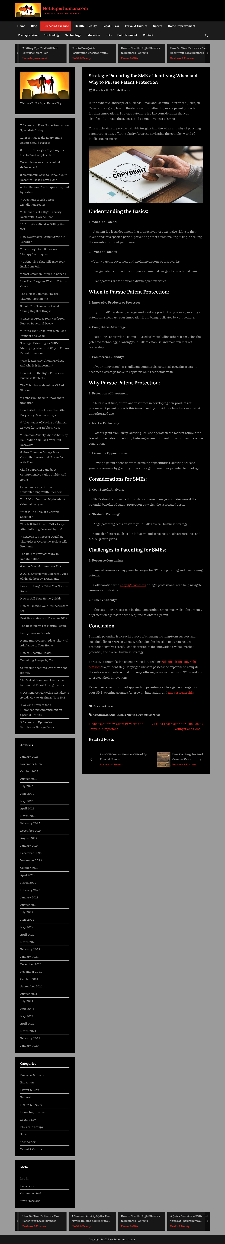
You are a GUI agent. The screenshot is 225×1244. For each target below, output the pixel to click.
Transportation (28, 35)
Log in (24, 1178)
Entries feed (28, 1186)
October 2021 (29, 979)
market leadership (180, 692)
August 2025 (28, 778)
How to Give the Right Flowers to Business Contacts (140, 50)
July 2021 (26, 1001)
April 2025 (27, 808)
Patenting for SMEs (149, 714)
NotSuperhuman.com (65, 8)
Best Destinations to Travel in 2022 (44, 618)
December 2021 (31, 964)
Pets (109, 35)
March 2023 (28, 882)
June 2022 (27, 919)
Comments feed (30, 1193)
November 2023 (31, 860)
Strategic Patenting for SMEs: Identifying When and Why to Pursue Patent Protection (44, 348)
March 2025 (28, 816)
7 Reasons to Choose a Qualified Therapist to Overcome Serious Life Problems (43, 541)
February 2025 (30, 823)
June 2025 (27, 793)
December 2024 (31, 830)
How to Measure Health (36, 653)
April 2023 (27, 875)
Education (93, 35)
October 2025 (29, 771)
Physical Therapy (31, 1127)
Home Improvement (181, 26)
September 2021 (31, 986)
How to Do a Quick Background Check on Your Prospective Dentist (89, 50)
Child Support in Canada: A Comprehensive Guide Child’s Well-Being (43, 474)
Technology (52, 35)
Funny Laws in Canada (35, 633)
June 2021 (27, 1008)
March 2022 (28, 942)
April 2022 (27, 934)
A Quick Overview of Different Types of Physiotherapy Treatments (189, 1218)
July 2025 (26, 786)
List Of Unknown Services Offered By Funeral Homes (118, 756)
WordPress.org (30, 1200)
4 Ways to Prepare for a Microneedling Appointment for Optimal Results (41, 710)
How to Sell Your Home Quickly (41, 598)
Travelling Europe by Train (38, 660)
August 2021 (28, 994)
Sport (23, 1134)
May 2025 (27, 801)
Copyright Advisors (104, 714)
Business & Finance (56, 26)
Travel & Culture (136, 26)
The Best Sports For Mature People (43, 625)
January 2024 (29, 845)
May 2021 (27, 1016)
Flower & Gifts (129, 58)
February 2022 (30, 949)
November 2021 (31, 971)
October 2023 (29, 867)
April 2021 (27, 1023)
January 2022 (29, 956)
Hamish (125, 90)
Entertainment (127, 35)
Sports (157, 26)
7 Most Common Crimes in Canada (43, 274)
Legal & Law (110, 26)
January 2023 (29, 897)
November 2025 (31, 764)
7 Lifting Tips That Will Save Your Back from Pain (40, 50)
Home (21, 26)
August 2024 (28, 838)
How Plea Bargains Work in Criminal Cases (185, 756)
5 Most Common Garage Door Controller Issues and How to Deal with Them (43, 457)
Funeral (25, 1097)
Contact (148, 35)
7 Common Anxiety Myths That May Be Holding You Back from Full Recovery (44, 440)
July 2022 (26, 912)
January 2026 (29, 756)
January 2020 (29, 1045)
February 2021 (30, 1038)
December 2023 (31, 853)
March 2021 (28, 1031)
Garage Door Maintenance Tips (41, 566)
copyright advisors (133, 585)
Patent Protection (127, 714)
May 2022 (27, 927)
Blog (34, 26)
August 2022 (28, 905)
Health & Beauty (86, 26)
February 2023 (30, 890)
